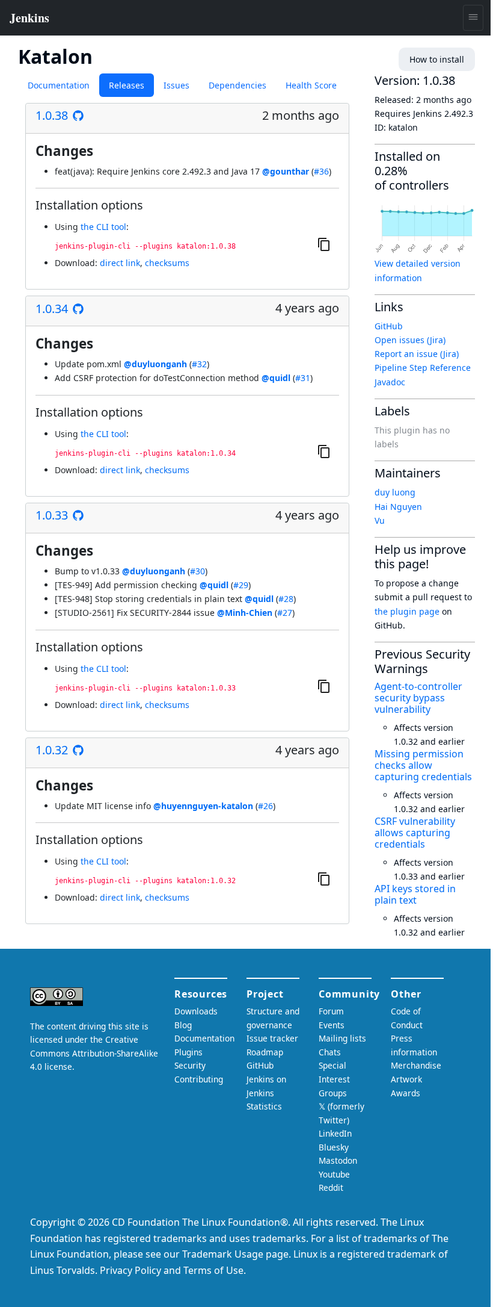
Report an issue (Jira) (417, 353)
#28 (285, 598)
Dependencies (237, 85)
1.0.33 (51, 515)
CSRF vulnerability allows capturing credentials (415, 833)
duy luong (395, 492)
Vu (380, 520)
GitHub (389, 326)
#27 (284, 612)
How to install (436, 59)
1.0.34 (51, 309)
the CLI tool (103, 226)
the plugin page (407, 611)
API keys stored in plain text (415, 894)
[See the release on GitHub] (78, 116)
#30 (197, 571)
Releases (126, 85)
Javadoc (390, 382)
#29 (240, 585)
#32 (199, 364)
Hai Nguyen (398, 506)
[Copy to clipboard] (324, 244)
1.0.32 (51, 750)
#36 (321, 171)
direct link (120, 263)
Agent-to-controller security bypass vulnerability (418, 698)
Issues (176, 85)
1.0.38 (51, 115)
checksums (167, 263)
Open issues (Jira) (410, 340)
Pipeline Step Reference (423, 367)
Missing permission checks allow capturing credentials (423, 765)
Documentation (59, 85)
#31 (302, 377)
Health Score (311, 85)
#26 (265, 806)
